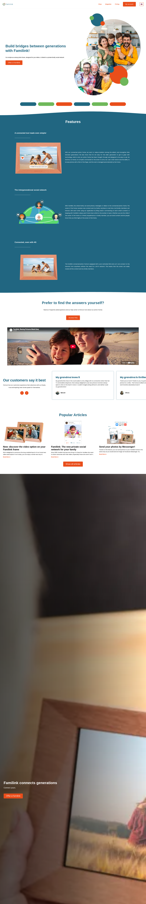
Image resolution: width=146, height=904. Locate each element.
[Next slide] (26, 393)
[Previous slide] (22, 393)
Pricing (117, 4)
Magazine (108, 4)
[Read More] (25, 432)
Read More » (7, 457)
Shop (100, 4)
